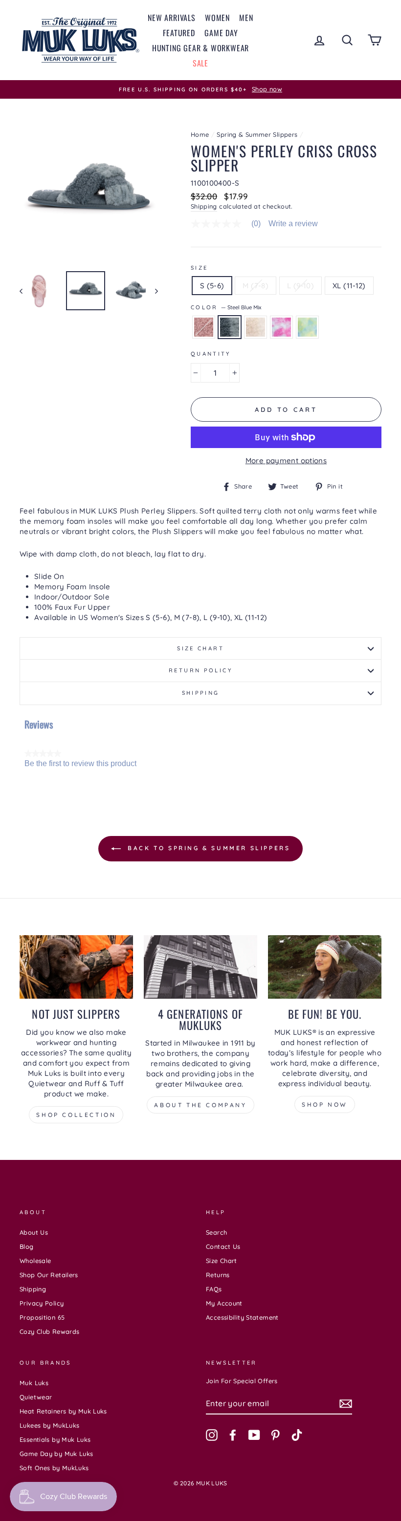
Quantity (211, 353)
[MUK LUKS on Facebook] (233, 1435)
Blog (27, 1246)
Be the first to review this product (80, 764)
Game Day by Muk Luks (56, 1453)
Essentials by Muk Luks (55, 1439)
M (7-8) (255, 285)
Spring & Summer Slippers (257, 134)
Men (246, 17)
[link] (229, 224)
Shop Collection (76, 1114)
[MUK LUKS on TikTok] (297, 1435)
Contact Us (223, 1246)
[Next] (152, 290)
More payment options (286, 460)
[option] (200, 89)
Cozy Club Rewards (49, 1331)
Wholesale (35, 1260)
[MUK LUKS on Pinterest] (275, 1435)
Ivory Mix (256, 327)
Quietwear (36, 1397)
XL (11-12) (349, 285)
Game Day (221, 33)
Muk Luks (34, 1383)
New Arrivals (172, 17)
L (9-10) (300, 285)
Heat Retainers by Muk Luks (63, 1411)
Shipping (204, 206)
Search (216, 1232)
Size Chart (200, 648)
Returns (218, 1275)
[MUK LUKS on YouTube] (254, 1435)
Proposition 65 (42, 1317)
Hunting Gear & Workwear (200, 48)
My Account (224, 1303)
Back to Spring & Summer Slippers (207, 848)
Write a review (293, 224)
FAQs (214, 1289)
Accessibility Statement (242, 1317)
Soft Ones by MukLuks (54, 1468)
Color (226, 307)
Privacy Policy (42, 1303)
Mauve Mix (204, 327)
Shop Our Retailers (49, 1275)
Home (200, 134)
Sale (200, 63)
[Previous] (26, 290)
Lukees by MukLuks (49, 1425)
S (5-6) (212, 285)
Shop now (325, 1104)
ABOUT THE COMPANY (200, 1105)
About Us (34, 1232)
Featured (179, 33)
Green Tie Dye (307, 327)
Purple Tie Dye (281, 327)
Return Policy (200, 670)
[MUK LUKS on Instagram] (212, 1435)
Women (217, 17)
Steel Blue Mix (230, 327)
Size (199, 267)
